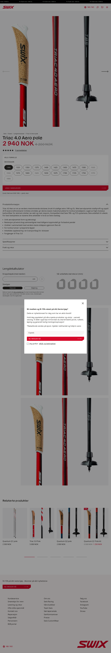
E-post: (31, 333)
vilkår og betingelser (47, 344)
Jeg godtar (42, 344)
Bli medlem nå (35, 339)
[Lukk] (83, 303)
